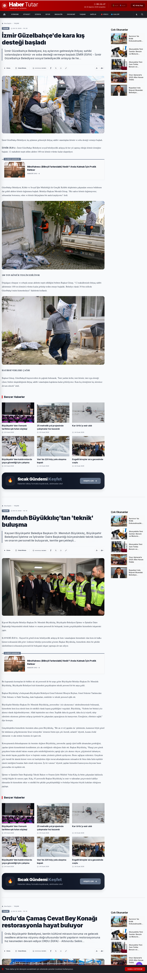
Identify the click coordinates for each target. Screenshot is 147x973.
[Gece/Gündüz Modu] (136, 14)
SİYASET (26, 14)
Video (105, 14)
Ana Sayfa (7, 23)
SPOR (47, 14)
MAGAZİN (58, 14)
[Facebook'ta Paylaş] (51, 68)
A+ (102, 68)
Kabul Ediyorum (135, 969)
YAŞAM (82, 14)
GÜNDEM (15, 14)
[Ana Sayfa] (4, 14)
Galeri (116, 14)
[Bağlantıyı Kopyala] (66, 68)
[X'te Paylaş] (56, 68)
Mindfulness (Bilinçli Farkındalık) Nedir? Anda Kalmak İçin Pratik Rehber (61, 168)
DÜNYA (38, 14)
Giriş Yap (139, 5)
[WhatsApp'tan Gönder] (61, 68)
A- (97, 68)
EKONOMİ (71, 14)
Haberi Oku (32, 173)
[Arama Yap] (142, 14)
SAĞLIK (93, 14)
